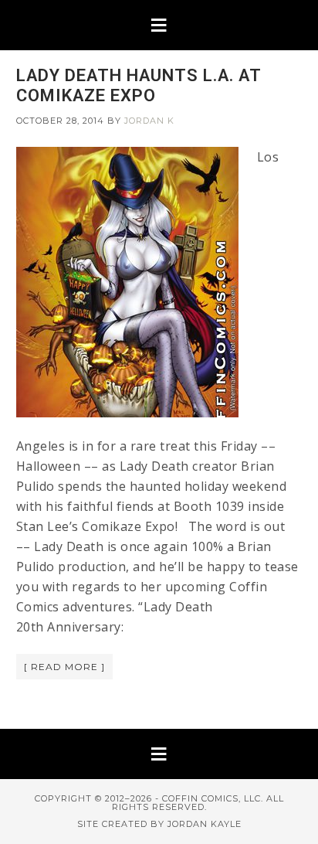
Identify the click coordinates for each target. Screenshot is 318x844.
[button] (159, 25)
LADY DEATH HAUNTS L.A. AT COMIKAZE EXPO (138, 85)
